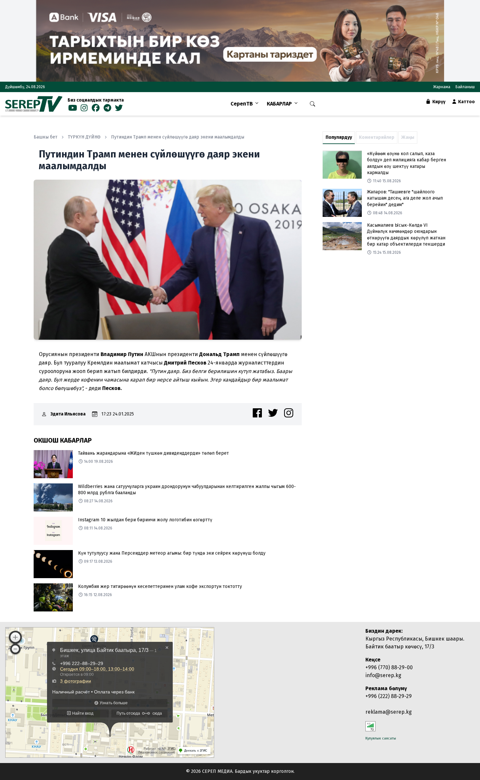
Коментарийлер (376, 137)
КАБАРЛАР (279, 104)
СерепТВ (242, 104)
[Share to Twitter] (273, 413)
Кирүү (438, 102)
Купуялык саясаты (380, 738)
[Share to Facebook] (257, 413)
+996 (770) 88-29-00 (389, 667)
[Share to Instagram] (288, 413)
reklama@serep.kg (388, 712)
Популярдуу (339, 137)
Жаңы (407, 137)
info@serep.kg (383, 675)
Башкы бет (45, 137)
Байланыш (465, 87)
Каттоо (466, 102)
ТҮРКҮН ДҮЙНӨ (84, 137)
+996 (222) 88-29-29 (388, 696)
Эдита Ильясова (68, 414)
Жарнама (441, 87)
